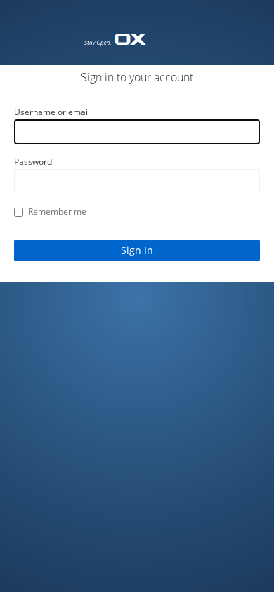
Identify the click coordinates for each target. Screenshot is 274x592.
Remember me (57, 211)
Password (33, 162)
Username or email (52, 112)
